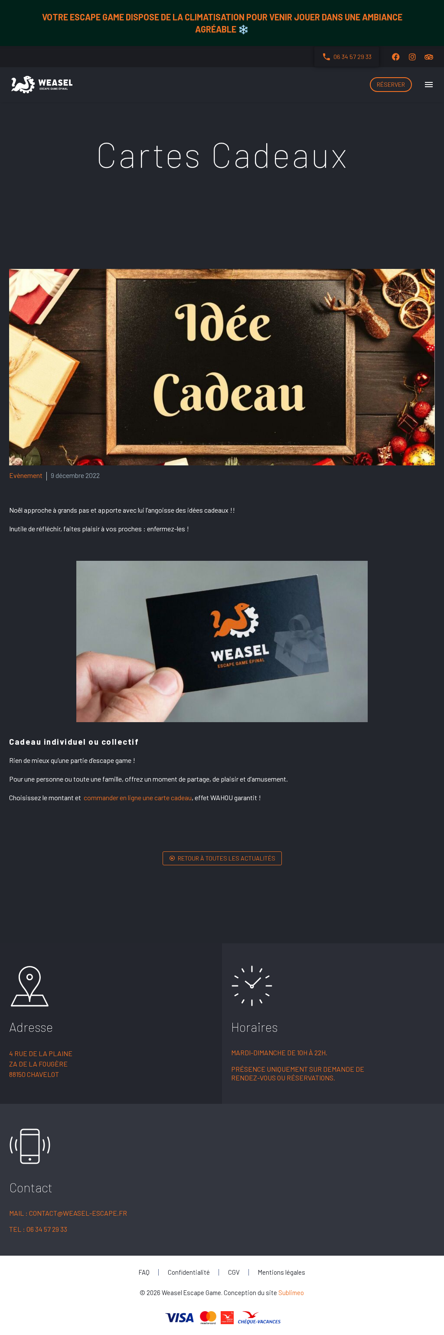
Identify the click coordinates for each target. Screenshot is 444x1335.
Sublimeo (291, 1292)
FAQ (144, 1272)
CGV (234, 1272)
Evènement (25, 475)
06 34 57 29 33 (46, 1229)
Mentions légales (281, 1272)
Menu (429, 84)
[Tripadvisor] (429, 57)
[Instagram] (412, 57)
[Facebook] (396, 57)
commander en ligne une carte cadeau (138, 797)
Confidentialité (189, 1272)
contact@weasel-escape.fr (78, 1213)
